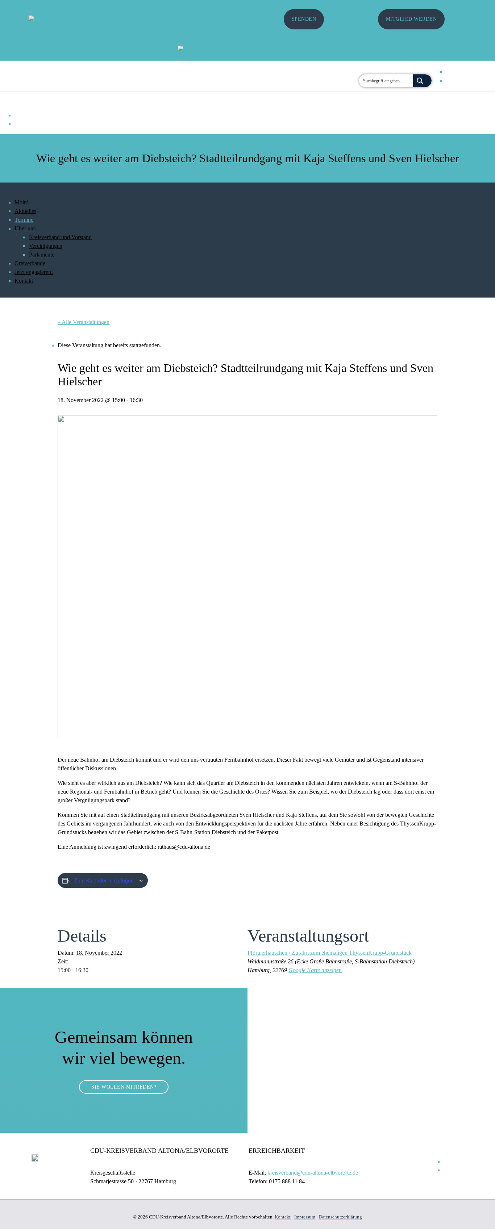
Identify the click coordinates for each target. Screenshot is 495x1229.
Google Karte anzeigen (315, 970)
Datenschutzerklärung (340, 1217)
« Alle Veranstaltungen (83, 322)
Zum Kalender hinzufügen (104, 880)
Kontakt (283, 1217)
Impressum (304, 1217)
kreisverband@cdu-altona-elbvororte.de (312, 1172)
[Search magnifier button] (422, 80)
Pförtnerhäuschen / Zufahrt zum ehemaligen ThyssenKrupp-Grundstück (330, 953)
